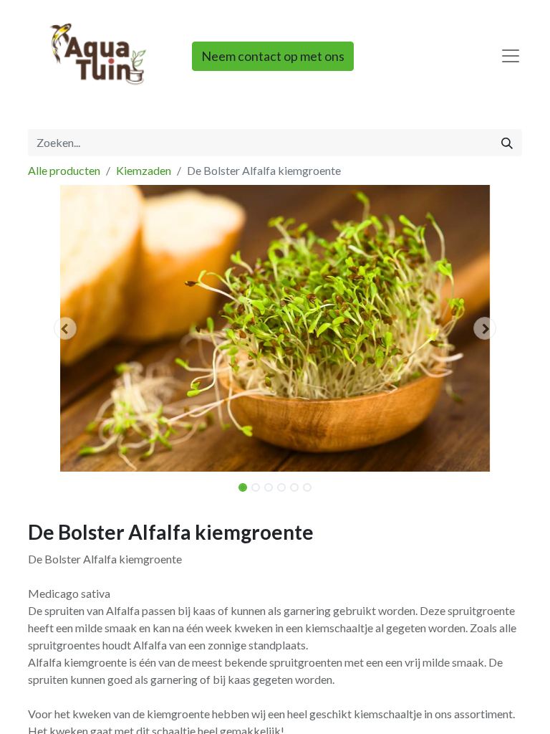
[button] (65, 328)
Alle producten (64, 170)
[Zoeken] (507, 142)
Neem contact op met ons (272, 56)
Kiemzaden (143, 170)
